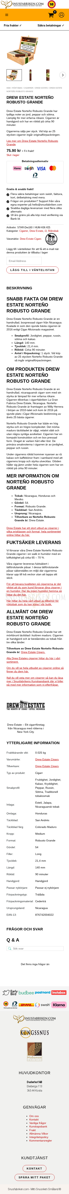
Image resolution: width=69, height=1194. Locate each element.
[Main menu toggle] (6, 15)
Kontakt (34, 1119)
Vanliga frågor (37, 1123)
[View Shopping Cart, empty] (51, 16)
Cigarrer (28, 88)
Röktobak (17, 88)
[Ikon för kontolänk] (61, 15)
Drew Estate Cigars (30, 239)
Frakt (32, 1130)
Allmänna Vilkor (38, 1133)
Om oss (34, 1116)
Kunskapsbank (38, 1126)
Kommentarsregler (40, 1140)
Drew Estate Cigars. (33, 652)
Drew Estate (41, 88)
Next (63, 75)
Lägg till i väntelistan (32, 270)
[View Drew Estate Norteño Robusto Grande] (14, 75)
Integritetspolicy (38, 1137)
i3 (46, 231)
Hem (9, 88)
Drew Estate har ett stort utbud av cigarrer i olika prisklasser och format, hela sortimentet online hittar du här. (34, 531)
